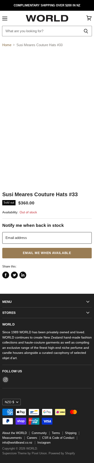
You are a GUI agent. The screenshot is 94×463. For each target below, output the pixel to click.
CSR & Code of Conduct (58, 437)
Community (39, 433)
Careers (32, 437)
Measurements (12, 437)
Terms (56, 433)
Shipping (70, 433)
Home (6, 45)
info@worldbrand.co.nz (17, 442)
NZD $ (9, 402)
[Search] (86, 31)
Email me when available (47, 253)
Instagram (44, 442)
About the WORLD (14, 433)
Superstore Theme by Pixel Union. (25, 453)
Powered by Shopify (62, 453)
